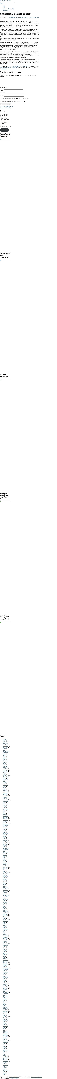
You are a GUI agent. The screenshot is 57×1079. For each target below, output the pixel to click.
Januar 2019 (6, 919)
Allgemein (25, 66)
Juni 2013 (5, 1057)
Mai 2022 (5, 841)
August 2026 (4, 740)
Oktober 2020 (5, 880)
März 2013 (5, 1061)
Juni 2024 (5, 791)
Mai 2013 (5, 1058)
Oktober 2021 (5, 855)
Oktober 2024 (5, 783)
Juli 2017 (5, 958)
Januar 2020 (6, 895)
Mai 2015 (5, 1009)
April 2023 (5, 818)
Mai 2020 (5, 888)
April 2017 (5, 962)
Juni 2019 (5, 911)
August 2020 (4, 885)
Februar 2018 (5, 941)
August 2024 (4, 788)
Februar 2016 (5, 990)
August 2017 (4, 956)
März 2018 (5, 939)
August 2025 (4, 764)
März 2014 (5, 1036)
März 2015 (5, 1012)
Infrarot (13, 67)
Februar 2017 (5, 966)
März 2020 (5, 891)
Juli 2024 (5, 790)
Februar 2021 (5, 870)
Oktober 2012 (5, 1068)
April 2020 (5, 890)
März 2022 (5, 844)
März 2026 (5, 747)
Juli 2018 (5, 934)
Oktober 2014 (5, 1024)
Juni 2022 (5, 840)
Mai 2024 (5, 793)
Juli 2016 (5, 982)
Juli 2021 (5, 863)
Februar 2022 (5, 846)
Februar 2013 (5, 1063)
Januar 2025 (6, 775)
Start (4, 6)
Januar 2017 (6, 968)
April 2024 (5, 794)
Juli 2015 (5, 1007)
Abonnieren (4, 130)
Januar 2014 (6, 1040)
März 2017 (5, 964)
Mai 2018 (5, 937)
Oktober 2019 (5, 902)
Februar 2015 (5, 1014)
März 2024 (5, 795)
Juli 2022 (5, 838)
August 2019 (4, 908)
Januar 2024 (6, 799)
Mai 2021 (5, 865)
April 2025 (5, 770)
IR (16, 67)
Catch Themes (14, 1078)
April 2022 (5, 843)
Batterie (2, 67)
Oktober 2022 (5, 831)
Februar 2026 (5, 749)
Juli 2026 (5, 742)
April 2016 (5, 987)
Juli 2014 (5, 1031)
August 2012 (4, 1073)
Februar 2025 (5, 773)
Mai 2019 (5, 913)
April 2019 (5, 914)
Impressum (5, 10)
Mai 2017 (5, 961)
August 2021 (4, 861)
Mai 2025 (5, 768)
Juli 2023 (5, 814)
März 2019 (5, 915)
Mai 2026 (5, 744)
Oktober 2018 (5, 927)
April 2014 (5, 1035)
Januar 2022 (6, 848)
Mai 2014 (5, 1034)
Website (2, 95)
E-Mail (1, 93)
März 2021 (5, 868)
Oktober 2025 (5, 758)
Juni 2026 (5, 743)
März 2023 (5, 820)
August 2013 (4, 1053)
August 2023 (4, 812)
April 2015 (5, 1011)
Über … (5, 7)
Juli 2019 (5, 910)
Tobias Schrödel (24, 17)
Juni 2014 (5, 1032)
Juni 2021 (5, 864)
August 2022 (4, 836)
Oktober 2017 (5, 951)
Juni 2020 (5, 887)
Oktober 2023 (5, 807)
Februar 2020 (5, 893)
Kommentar (3, 87)
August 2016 (4, 981)
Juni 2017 (5, 960)
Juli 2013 (5, 1055)
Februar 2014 (5, 1038)
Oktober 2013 (5, 1048)
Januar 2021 (6, 872)
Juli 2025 (5, 766)
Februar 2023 (5, 822)
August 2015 (4, 1005)
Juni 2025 (5, 767)
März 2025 (5, 771)
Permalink (4, 69)
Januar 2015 (6, 1016)
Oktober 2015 (5, 999)
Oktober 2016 (5, 975)
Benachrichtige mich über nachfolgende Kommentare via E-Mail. (17, 98)
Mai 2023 (5, 817)
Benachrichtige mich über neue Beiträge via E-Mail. (14, 101)
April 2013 (5, 1059)
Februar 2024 (5, 797)
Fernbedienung (7, 67)
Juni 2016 (5, 984)
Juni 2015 (5, 1008)
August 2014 (4, 1029)
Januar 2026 (6, 751)
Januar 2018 (6, 943)
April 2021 (5, 867)
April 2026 (5, 746)
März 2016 (5, 988)
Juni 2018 (5, 935)
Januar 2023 (6, 824)
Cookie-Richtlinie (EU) (8, 8)
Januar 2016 (6, 992)
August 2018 (4, 932)
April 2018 (5, 938)
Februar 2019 (5, 917)
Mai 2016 (5, 985)
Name (1, 90)
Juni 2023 (5, 816)
